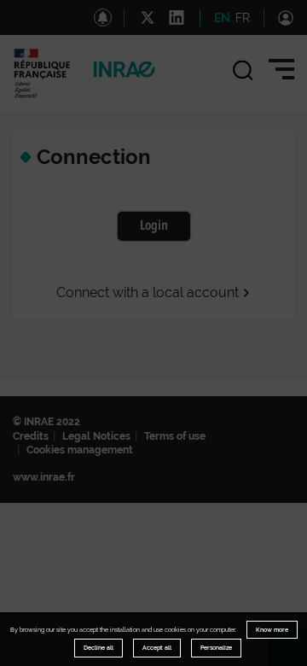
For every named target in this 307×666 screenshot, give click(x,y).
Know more (272, 630)
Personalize (216, 647)
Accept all (156, 647)
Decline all (98, 647)
